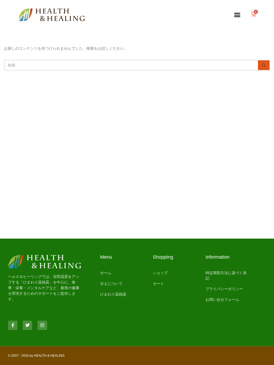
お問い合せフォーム (222, 299)
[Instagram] (42, 325)
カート (158, 283)
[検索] (264, 65)
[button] (237, 15)
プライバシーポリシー (224, 289)
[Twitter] (27, 325)
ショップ (160, 273)
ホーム (105, 273)
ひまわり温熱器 (113, 294)
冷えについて (111, 283)
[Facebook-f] (12, 325)
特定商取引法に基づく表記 (226, 275)
